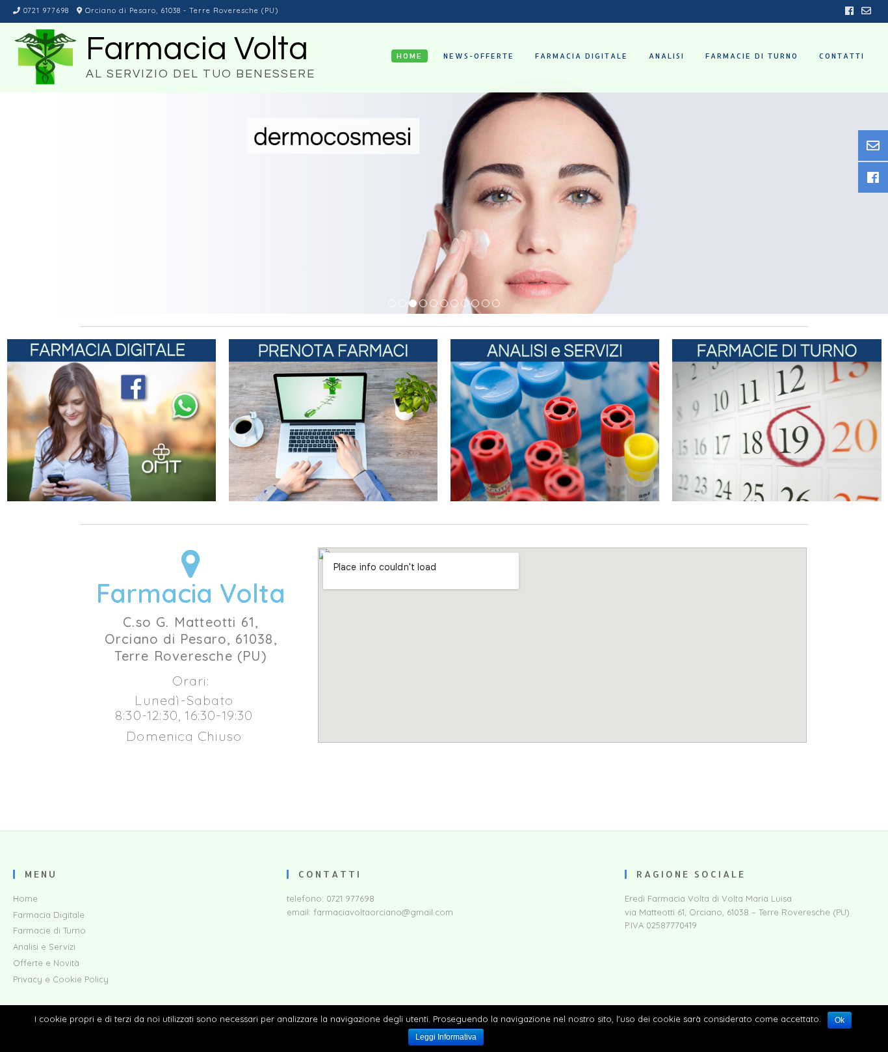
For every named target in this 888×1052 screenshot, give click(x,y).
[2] (402, 304)
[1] (392, 304)
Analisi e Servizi (44, 946)
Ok (839, 1020)
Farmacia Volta (197, 49)
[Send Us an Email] (866, 10)
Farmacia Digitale (49, 914)
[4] (423, 304)
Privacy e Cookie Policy (61, 979)
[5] (433, 304)
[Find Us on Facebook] (849, 10)
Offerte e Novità (46, 963)
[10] (485, 304)
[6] (444, 304)
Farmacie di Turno (49, 930)
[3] (413, 304)
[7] (454, 304)
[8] (465, 304)
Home (25, 898)
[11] (496, 304)
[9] (475, 304)
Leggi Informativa (446, 1037)
